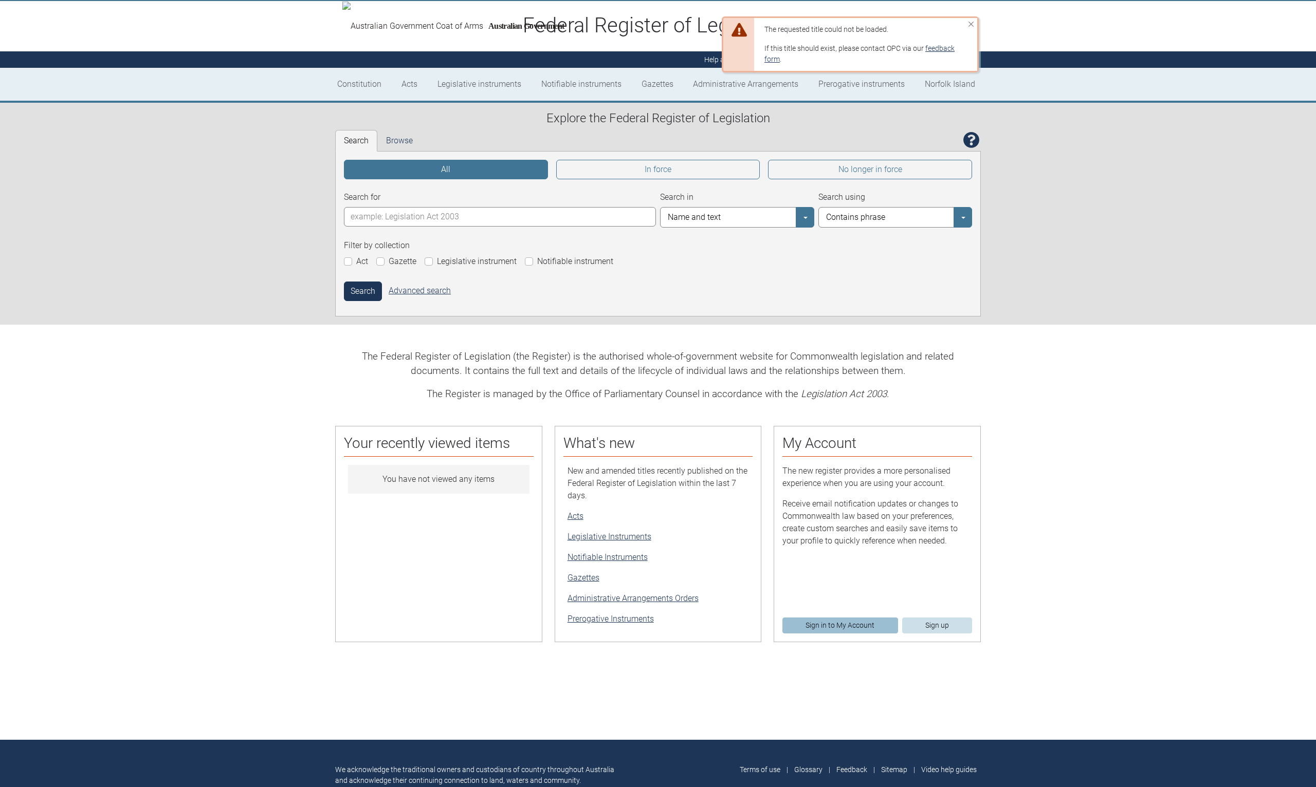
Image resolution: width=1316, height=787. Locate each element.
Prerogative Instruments (611, 619)
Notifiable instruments (581, 84)
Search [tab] (356, 140)
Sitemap (894, 769)
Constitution (359, 84)
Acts (409, 84)
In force (658, 169)
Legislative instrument (477, 261)
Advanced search (420, 290)
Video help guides (949, 769)
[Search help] (971, 140)
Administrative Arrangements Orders (633, 598)
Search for (362, 197)
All (445, 169)
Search (363, 291)
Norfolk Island (950, 84)
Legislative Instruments (609, 536)
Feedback (851, 769)
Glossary (808, 769)
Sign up (937, 625)
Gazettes (657, 84)
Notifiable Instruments (608, 557)
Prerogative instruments (861, 84)
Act (362, 261)
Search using (841, 197)
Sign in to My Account (840, 625)
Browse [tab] (399, 140)
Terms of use (760, 769)
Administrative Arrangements (745, 84)
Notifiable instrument (575, 261)
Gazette (402, 261)
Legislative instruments (479, 84)
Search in (676, 197)
